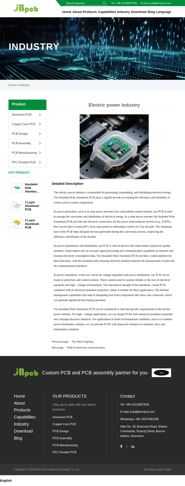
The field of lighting (82, 341)
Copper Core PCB (23, 124)
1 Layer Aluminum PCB (32, 206)
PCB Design (20, 133)
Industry (123, 12)
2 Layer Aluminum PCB (32, 224)
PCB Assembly (21, 143)
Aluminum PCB (22, 114)
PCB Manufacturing (24, 152)
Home (66, 12)
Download (139, 12)
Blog (151, 12)
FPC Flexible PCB (24, 162)
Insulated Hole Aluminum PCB (32, 188)
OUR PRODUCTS (70, 396)
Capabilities (107, 12)
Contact (127, 396)
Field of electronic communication (86, 347)
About (77, 12)
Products (90, 12)
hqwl (168, 469)
